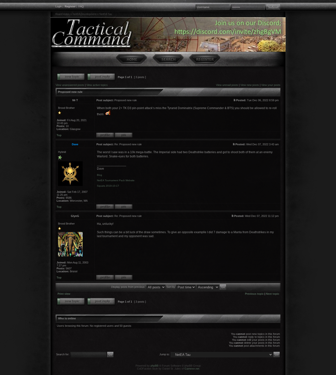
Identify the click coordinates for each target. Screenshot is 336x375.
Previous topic (254, 293)
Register (70, 6)
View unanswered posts (70, 84)
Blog (99, 175)
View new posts (249, 84)
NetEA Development (84, 14)
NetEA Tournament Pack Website (116, 180)
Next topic (272, 293)
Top (59, 135)
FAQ (81, 6)
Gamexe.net (191, 368)
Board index (62, 14)
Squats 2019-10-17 (108, 185)
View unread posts (227, 84)
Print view (64, 293)
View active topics (97, 84)
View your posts (270, 84)
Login (58, 6)
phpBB (154, 365)
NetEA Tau (105, 14)
